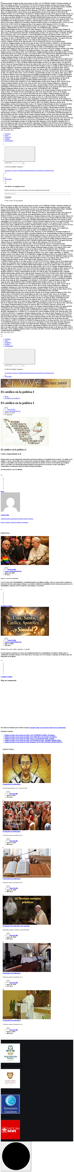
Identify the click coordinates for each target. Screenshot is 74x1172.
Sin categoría (25, 926)
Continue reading (6, 606)
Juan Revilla (11, 409)
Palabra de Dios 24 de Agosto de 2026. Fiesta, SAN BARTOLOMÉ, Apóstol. (29, 738)
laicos (2, 491)
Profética (7, 139)
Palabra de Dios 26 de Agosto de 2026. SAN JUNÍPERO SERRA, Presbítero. (30, 735)
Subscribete (8, 179)
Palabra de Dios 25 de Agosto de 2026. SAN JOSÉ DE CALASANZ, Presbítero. (31, 737)
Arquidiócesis (40, 170)
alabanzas (22, 170)
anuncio (33, 170)
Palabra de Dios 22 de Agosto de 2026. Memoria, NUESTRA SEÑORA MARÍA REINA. (34, 742)
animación (28, 170)
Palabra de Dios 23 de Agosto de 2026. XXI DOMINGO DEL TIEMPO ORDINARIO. (33, 740)
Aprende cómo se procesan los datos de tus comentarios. (47, 727)
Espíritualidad (9, 141)
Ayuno (52, 170)
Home (6, 396)
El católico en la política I (12, 398)
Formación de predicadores (12, 784)
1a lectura (8, 170)
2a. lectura (14, 170)
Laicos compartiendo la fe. (13, 411)
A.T (18, 170)
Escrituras (8, 134)
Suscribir (7, 197)
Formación (8, 137)
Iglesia (7, 135)
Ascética (47, 170)
